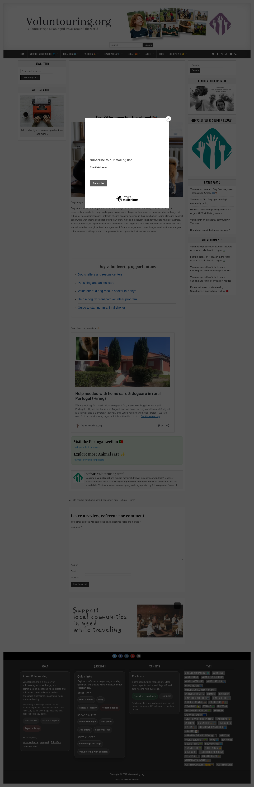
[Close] (168, 118)
